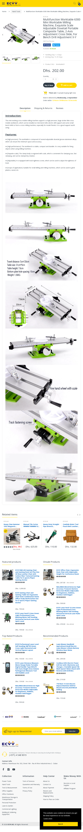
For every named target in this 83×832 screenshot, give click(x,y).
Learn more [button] (48, 818)
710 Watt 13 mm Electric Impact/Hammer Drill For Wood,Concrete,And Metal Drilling (66, 687)
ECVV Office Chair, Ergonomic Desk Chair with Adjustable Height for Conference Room (67, 572)
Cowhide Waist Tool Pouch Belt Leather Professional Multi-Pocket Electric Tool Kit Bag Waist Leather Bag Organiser (71, 525)
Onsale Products (51, 561)
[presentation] (78, 514)
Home (4, 11)
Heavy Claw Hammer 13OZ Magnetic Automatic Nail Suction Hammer (12, 525)
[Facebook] (3, 770)
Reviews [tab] (59, 108)
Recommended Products (55, 635)
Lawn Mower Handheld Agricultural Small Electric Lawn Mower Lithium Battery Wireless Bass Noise (67, 647)
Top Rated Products (12, 635)
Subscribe (72, 731)
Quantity (46, 76)
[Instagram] (8, 770)
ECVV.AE (45, 17)
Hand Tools (16, 11)
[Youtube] (13, 770)
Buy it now (49, 85)
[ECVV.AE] (13, 3)
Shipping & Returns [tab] (43, 108)
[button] (8, 547)
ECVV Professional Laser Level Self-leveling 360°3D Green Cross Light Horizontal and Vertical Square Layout (27, 647)
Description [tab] (25, 108)
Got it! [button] (60, 824)
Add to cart (67, 85)
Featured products (11, 561)
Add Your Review (48, 41)
